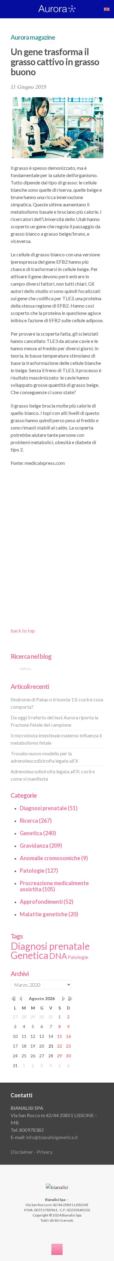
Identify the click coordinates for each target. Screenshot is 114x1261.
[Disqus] (57, 549)
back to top (23, 630)
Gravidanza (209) (41, 845)
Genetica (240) (38, 833)
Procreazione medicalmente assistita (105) (54, 886)
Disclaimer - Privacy (32, 1152)
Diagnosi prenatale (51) (49, 808)
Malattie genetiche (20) (49, 914)
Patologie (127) (39, 870)
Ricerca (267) (36, 820)
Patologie (78, 957)
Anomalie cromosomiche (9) (54, 858)
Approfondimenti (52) (46, 901)
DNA (58, 956)
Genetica (29, 955)
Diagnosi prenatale (50, 946)
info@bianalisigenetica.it (52, 1137)
